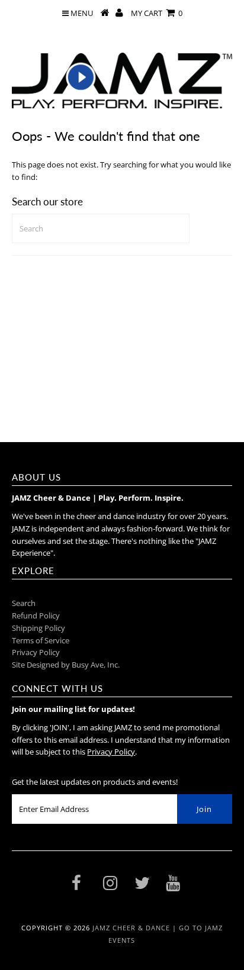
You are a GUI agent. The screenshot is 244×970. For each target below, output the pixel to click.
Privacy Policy (36, 652)
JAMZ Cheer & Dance (131, 927)
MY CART (156, 13)
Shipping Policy (38, 628)
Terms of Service (40, 640)
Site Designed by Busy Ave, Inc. (66, 664)
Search (24, 603)
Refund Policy (36, 615)
